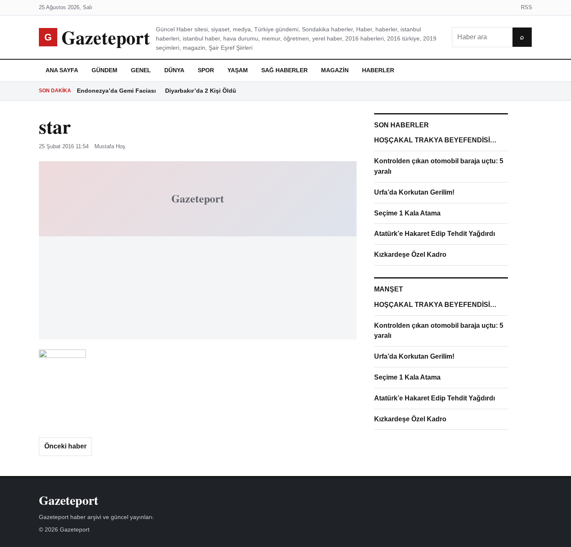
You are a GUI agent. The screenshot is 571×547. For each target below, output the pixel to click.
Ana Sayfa (62, 70)
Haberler (378, 70)
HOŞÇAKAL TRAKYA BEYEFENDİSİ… (435, 140)
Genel (141, 70)
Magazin (335, 70)
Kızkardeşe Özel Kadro (410, 254)
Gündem (104, 70)
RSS (526, 7)
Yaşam (237, 70)
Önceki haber (65, 446)
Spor (206, 70)
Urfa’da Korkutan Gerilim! (414, 192)
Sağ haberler (284, 70)
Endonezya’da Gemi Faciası (116, 90)
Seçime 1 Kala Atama (407, 213)
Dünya (174, 70)
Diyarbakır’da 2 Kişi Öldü (200, 90)
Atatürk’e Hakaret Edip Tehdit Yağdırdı (434, 233)
